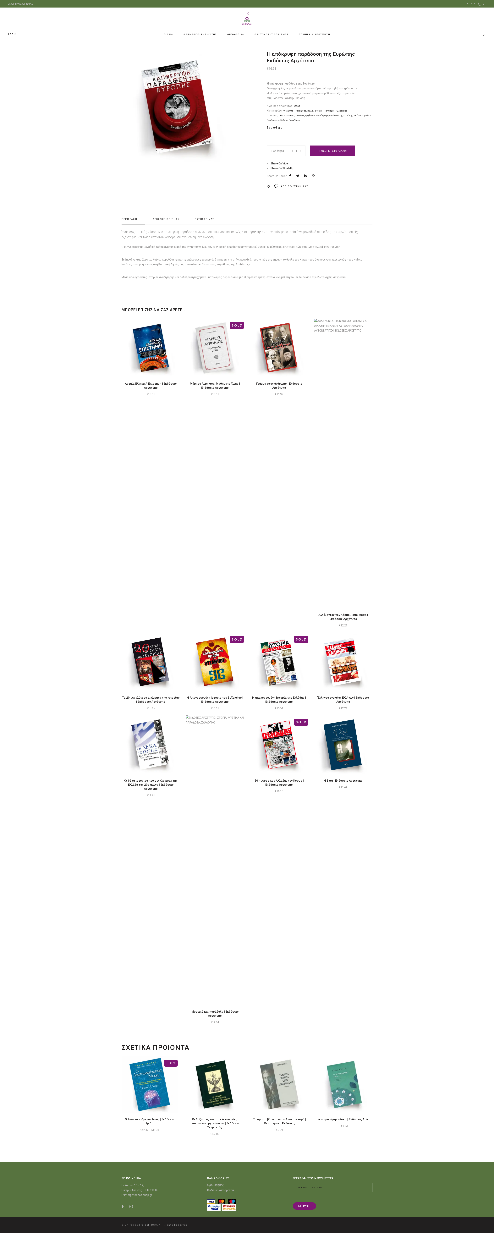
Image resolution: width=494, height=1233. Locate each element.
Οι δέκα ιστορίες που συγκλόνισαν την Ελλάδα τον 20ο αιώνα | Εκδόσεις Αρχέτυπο (150, 784)
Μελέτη (283, 120)
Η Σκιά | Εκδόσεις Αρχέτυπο (343, 780)
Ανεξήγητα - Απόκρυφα (294, 110)
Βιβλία (310, 110)
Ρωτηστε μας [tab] (204, 219)
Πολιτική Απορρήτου (220, 1190)
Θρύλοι (357, 115)
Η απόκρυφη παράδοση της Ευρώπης (334, 115)
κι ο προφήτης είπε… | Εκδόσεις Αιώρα (344, 1119)
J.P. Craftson (287, 115)
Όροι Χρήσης (215, 1185)
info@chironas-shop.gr (138, 1195)
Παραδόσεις (294, 120)
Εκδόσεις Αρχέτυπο (305, 115)
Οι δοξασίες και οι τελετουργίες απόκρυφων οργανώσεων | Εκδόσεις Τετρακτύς (214, 1123)
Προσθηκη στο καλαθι (332, 150)
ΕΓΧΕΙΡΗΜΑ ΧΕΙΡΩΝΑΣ (20, 3)
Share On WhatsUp (282, 168)
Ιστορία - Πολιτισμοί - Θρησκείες (331, 110)
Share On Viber (280, 163)
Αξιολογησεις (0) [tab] (166, 219)
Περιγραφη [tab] (129, 219)
